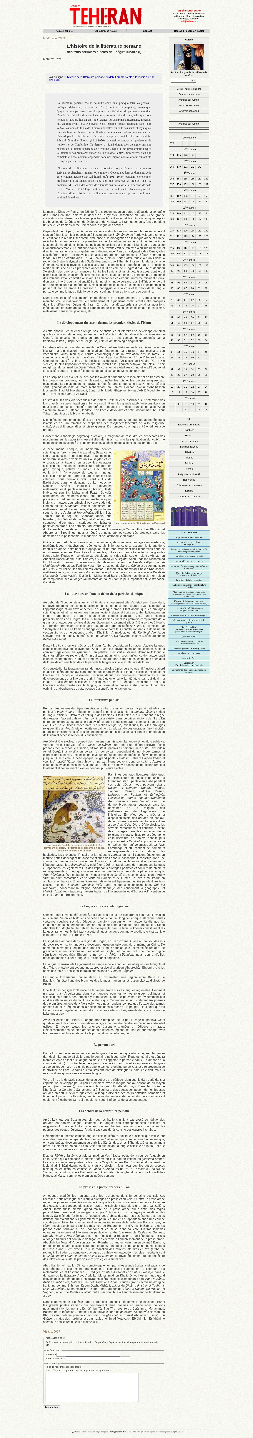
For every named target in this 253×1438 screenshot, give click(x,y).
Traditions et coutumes (189, 496)
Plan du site (179, 1432)
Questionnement (189, 636)
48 (206, 352)
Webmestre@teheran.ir (165, 1432)
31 (172, 369)
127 (172, 230)
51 (185, 340)
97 (172, 271)
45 (185, 352)
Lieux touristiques (189, 446)
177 (192, 155)
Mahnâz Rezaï (52, 59)
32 (178, 369)
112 (192, 253)
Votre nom (51, 1354)
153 (186, 196)
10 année (189, 242)
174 (172, 155)
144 (206, 213)
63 (185, 323)
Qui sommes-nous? (105, 31)
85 (172, 288)
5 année (189, 329)
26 (178, 375)
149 (199, 201)
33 (185, 369)
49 (172, 340)
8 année (189, 277)
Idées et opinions (189, 441)
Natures (189, 457)
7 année (189, 294)
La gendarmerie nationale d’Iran (189, 537)
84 (206, 300)
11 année (189, 224)
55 (172, 335)
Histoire (189, 435)
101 (199, 271)
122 (179, 236)
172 (192, 167)
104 (179, 265)
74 (178, 305)
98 (178, 271)
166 (192, 178)
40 (192, 357)
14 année (189, 172)
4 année (189, 346)
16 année (189, 149)
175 (179, 155)
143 (199, 213)
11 (199, 404)
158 (179, 184)
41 (199, 357)
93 (185, 282)
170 (179, 167)
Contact (147, 31)
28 (192, 375)
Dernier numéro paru (189, 94)
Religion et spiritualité (189, 474)
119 (199, 248)
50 (178, 340)
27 (185, 375)
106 (192, 265)
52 (192, 340)
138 (206, 219)
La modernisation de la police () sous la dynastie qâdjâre (189, 550)
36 (206, 369)
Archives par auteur (189, 111)
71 (199, 317)
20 (178, 387)
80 (178, 300)
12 (206, 404)
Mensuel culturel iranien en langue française (91, 1432)
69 (185, 317)
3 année (189, 363)
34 (192, 369)
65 (199, 323)
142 (192, 213)
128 (179, 230)
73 (172, 305)
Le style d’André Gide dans (189, 609)
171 (186, 167)
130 (192, 230)
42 (206, 357)
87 (185, 288)
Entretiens (189, 430)
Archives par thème (189, 105)
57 (185, 335)
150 (206, 201)
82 (192, 300)
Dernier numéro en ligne (189, 89)
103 (172, 265)
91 (172, 282)
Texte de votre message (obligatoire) (64, 1367)
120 (206, 248)
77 (199, 305)
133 (172, 219)
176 (186, 155)
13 (172, 392)
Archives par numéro (189, 100)
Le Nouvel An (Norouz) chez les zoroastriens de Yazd (189, 642)
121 (172, 236)
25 (172, 375)
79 (172, 300)
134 (179, 219)
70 (192, 317)
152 (179, 196)
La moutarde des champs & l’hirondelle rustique (189, 671)
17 (199, 392)
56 (178, 335)
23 (199, 387)
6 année (189, 311)
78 (206, 305)
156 (206, 196)
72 (206, 317)
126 (206, 236)
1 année (189, 398)
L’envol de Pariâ (189, 658)
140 (179, 213)
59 (199, 335)
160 (192, 184)
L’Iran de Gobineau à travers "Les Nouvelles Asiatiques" (189, 574)
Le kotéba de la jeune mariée (189, 580)
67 (172, 317)
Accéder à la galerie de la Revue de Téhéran (189, 57)
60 (206, 335)
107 (199, 265)
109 (172, 253)
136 (192, 219)
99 (185, 271)
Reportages (189, 480)
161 (199, 184)
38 (178, 357)
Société (189, 491)
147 (186, 201)
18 (206, 392)
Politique (189, 463)
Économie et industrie (189, 424)
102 (206, 271)
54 (206, 340)
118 (192, 248)
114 (206, 253)
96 (206, 282)
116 (179, 248)
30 (206, 375)
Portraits (189, 469)
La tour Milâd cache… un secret (189, 561)
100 (192, 271)
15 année (189, 161)
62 (178, 323)
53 (199, 340)
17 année (189, 137)
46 (192, 352)
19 (172, 387)
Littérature (189, 452)
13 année (189, 190)
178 (172, 143)
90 (206, 288)
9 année (189, 259)
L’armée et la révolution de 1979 (189, 556)
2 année (189, 381)
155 (199, 196)
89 (199, 288)
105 (186, 265)
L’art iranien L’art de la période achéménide (189, 664)
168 (206, 178)
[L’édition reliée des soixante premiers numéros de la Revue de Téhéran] (189, 528)
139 (172, 213)
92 (178, 282)
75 (185, 305)
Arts (189, 419)
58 (192, 335)
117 (185, 248)
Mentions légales (148, 1432)
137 (199, 219)
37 (172, 357)
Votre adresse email (56, 1358)
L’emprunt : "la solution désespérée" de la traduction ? (189, 567)
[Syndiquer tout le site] (69, 1431)
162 (206, 184)
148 (192, 201)
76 (192, 305)
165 (186, 178)
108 (206, 265)
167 (199, 178)
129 (186, 230)
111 (185, 253)
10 (192, 404)
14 (178, 392)
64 (192, 323)
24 (206, 387)
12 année (189, 207)
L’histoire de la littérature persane (189, 602)
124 (192, 236)
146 (179, 201)
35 (199, 369)
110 (179, 253)
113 (199, 253)
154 (192, 196)
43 (172, 352)
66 (206, 323)
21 (185, 387)
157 (172, 184)
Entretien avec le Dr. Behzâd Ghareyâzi (189, 615)
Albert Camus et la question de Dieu (189, 594)
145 (172, 201)
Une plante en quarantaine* (189, 653)
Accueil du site (64, 31)
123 (186, 236)
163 (172, 178)
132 (206, 230)
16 (192, 392)
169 (172, 167)
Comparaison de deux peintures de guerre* (189, 621)
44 (178, 352)
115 (172, 248)
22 (192, 387)
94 (192, 282)
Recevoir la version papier (189, 31)
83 (199, 300)
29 (199, 375)
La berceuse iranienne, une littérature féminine (189, 586)
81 (185, 300)
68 (178, 317)
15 (185, 392)
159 (186, 184)
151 (172, 196)
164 (179, 178)
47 (199, 352)
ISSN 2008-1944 (134, 1432)
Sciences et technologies (189, 485)
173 (199, 167)
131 (199, 230)
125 (199, 236)
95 (199, 282)
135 (186, 219)
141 (186, 213)
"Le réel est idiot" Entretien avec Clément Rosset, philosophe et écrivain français (189, 629)
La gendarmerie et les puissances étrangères (189, 543)
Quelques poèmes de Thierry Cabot (189, 648)
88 (192, 288)
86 (178, 288)
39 (185, 357)
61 (172, 323)
